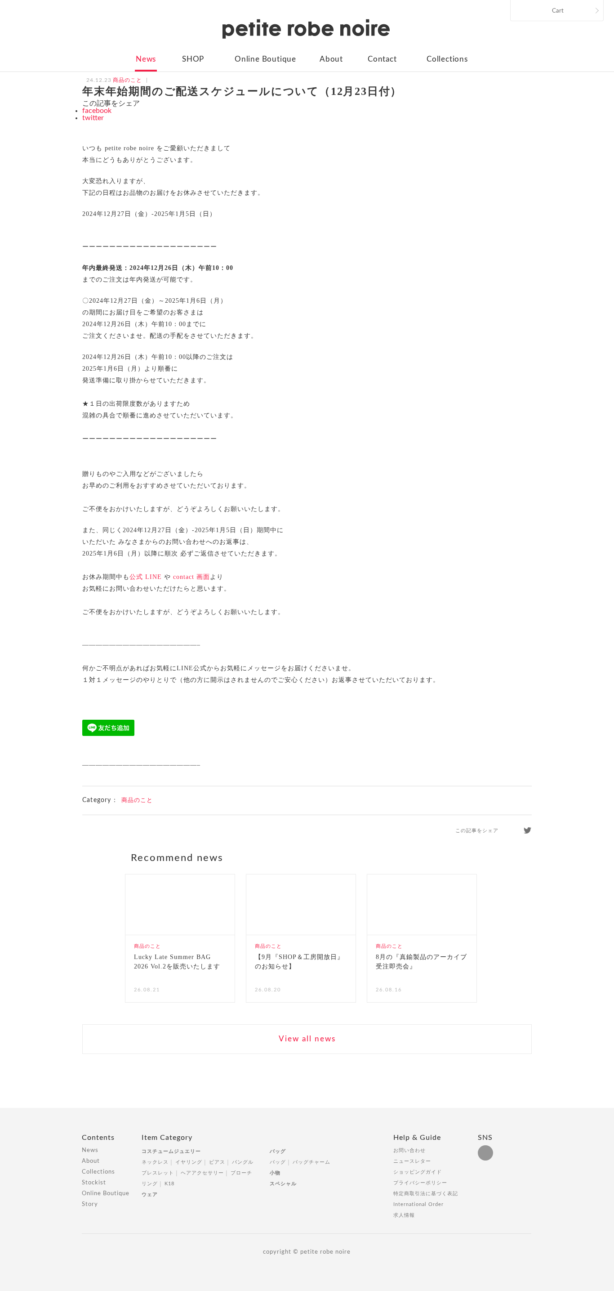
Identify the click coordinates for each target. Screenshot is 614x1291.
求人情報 (404, 1215)
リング (150, 1183)
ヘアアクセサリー (202, 1172)
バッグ (278, 1151)
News (146, 59)
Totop (539, 1142)
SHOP (193, 59)
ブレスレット (158, 1172)
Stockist (94, 1183)
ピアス (217, 1162)
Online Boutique (265, 59)
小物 (275, 1172)
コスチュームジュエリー (171, 1151)
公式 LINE (145, 577)
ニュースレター (412, 1161)
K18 (169, 1183)
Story (90, 1204)
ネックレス (155, 1162)
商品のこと (137, 800)
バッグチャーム (311, 1162)
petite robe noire (306, 29)
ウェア (150, 1194)
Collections (447, 59)
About (331, 59)
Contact (382, 59)
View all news (307, 1039)
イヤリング (188, 1162)
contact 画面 (191, 577)
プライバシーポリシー (420, 1182)
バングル (243, 1162)
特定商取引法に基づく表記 (425, 1193)
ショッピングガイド (417, 1172)
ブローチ (241, 1172)
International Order (418, 1204)
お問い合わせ (409, 1150)
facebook (96, 110)
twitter (93, 117)
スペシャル (283, 1183)
